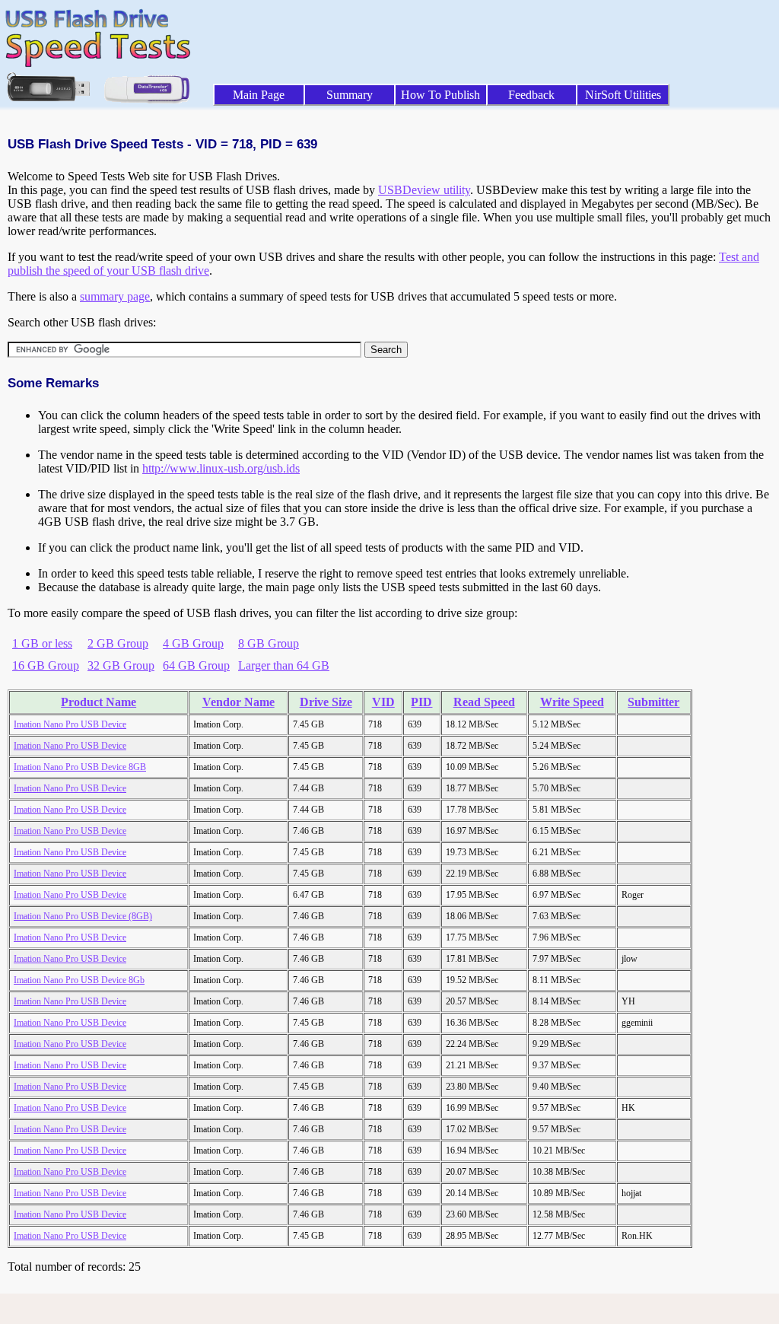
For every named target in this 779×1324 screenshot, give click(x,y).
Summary (349, 94)
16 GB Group (45, 665)
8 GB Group (268, 643)
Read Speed (484, 701)
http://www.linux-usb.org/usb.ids (221, 468)
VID (383, 701)
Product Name (98, 701)
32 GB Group (120, 665)
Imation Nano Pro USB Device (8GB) (83, 916)
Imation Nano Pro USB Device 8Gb (79, 980)
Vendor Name (238, 701)
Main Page (259, 94)
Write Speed (572, 701)
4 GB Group (193, 643)
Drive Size (326, 701)
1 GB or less (42, 643)
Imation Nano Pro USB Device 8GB (80, 767)
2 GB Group (117, 643)
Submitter (653, 701)
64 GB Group (196, 665)
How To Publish (440, 94)
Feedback (531, 94)
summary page (115, 296)
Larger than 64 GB (283, 665)
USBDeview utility (424, 189)
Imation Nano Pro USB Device (70, 724)
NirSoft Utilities (623, 94)
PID (421, 701)
